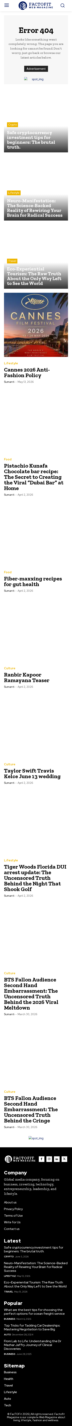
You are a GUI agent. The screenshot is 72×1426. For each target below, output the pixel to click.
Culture (9, 668)
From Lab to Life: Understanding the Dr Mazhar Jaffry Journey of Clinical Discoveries (32, 1345)
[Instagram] (49, 1159)
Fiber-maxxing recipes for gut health (33, 581)
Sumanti (9, 382)
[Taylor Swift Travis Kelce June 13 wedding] (36, 726)
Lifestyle (13, 192)
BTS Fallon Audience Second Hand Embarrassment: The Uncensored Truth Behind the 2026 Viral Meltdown (31, 993)
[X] (64, 1159)
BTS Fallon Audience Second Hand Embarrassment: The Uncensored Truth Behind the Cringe (31, 1109)
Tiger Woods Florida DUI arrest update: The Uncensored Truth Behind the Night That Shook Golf (35, 877)
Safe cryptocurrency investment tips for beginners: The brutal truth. (33, 1249)
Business (9, 1319)
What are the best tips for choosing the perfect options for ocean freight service (34, 1312)
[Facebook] (41, 1159)
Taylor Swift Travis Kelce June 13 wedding (32, 773)
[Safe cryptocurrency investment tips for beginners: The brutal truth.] (36, 120)
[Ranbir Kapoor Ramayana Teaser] (36, 630)
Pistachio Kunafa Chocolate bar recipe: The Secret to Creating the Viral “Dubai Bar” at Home (33, 476)
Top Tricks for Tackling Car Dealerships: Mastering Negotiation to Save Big (32, 1327)
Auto (7, 1334)
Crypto (12, 124)
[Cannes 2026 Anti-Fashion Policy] (36, 325)
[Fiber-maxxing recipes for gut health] (36, 534)
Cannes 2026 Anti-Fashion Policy (27, 372)
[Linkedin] (57, 1159)
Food (8, 459)
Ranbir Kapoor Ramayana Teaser (26, 677)
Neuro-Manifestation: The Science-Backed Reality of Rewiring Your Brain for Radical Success (36, 1267)
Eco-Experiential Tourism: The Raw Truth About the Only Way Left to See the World (35, 1284)
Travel (12, 261)
